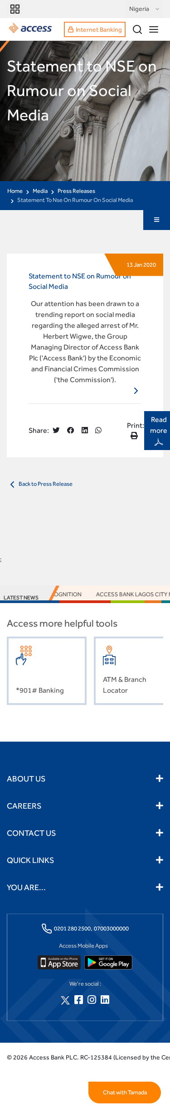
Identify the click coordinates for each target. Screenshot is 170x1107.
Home (15, 190)
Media (40, 190)
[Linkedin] (105, 1000)
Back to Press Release (45, 483)
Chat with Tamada (125, 1092)
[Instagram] (91, 1000)
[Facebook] (78, 1000)
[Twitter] (65, 1000)
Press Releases (76, 190)
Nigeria (139, 8)
